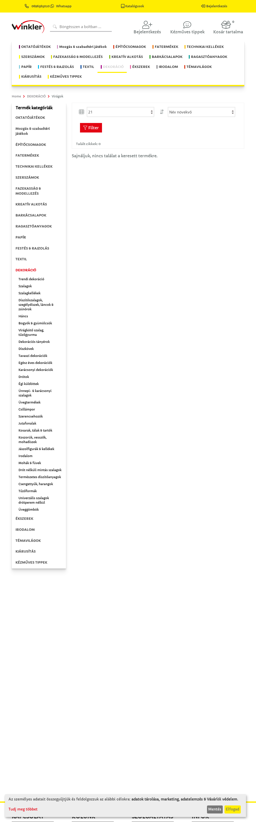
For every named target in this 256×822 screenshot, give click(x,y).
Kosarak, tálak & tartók (35, 430)
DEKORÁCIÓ (26, 270)
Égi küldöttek (28, 384)
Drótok (23, 377)
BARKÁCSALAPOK (31, 215)
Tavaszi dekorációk (32, 356)
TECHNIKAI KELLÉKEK (34, 166)
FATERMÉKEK (27, 155)
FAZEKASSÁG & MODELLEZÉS (28, 191)
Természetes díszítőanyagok (39, 477)
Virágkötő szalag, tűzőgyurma (31, 332)
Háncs (23, 316)
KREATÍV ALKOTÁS (31, 204)
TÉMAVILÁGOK (28, 540)
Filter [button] (93, 127)
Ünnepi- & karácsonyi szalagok (35, 393)
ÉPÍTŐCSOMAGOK (31, 145)
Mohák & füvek (29, 463)
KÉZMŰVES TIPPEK (31, 562)
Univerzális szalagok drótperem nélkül (33, 500)
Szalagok (25, 286)
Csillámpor (26, 409)
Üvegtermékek (29, 402)
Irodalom (25, 456)
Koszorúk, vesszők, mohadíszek (32, 440)
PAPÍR (21, 237)
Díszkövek (26, 349)
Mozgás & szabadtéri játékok (33, 131)
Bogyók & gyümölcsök (35, 323)
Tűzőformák (27, 491)
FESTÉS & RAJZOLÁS (32, 248)
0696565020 (40, 6)
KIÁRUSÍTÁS (26, 551)
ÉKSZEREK (24, 518)
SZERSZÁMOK (27, 177)
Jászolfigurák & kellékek (36, 449)
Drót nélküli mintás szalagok (40, 470)
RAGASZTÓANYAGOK (34, 226)
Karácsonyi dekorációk (35, 370)
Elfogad (232, 809)
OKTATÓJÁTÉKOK (30, 117)
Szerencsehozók (30, 416)
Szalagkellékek (29, 293)
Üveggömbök (28, 509)
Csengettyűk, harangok (35, 484)
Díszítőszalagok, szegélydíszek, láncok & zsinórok (36, 304)
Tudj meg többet (23, 809)
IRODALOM (25, 529)
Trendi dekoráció (31, 279)
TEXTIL (21, 259)
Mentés (214, 809)
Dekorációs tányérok (34, 342)
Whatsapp (64, 6)
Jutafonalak (27, 423)
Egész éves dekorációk (35, 363)
